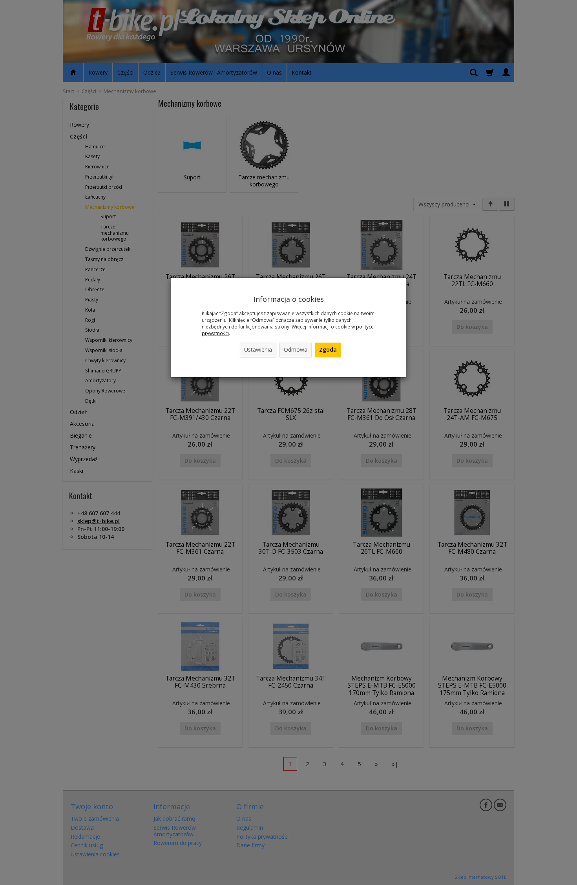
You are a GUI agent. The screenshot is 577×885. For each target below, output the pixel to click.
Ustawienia (258, 349)
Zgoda (328, 349)
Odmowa (295, 349)
